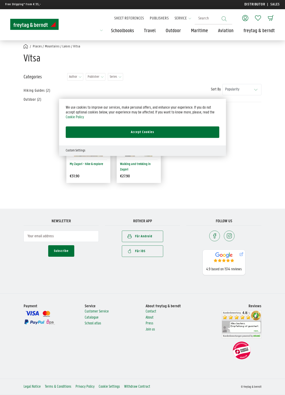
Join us (150, 329)
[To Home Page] (34, 24)
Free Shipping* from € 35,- (23, 4)
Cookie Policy (75, 117)
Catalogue (91, 318)
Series (113, 77)
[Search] (224, 18)
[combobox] (213, 18)
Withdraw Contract (137, 387)
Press (149, 323)
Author (73, 77)
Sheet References (129, 18)
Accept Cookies (142, 132)
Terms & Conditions (58, 387)
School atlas (93, 323)
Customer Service (97, 312)
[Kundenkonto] (245, 16)
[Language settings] (101, 31)
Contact (151, 312)
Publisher (93, 77)
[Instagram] (229, 236)
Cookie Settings (109, 387)
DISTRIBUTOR (255, 4)
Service (181, 18)
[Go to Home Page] (26, 47)
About (150, 318)
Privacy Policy (85, 387)
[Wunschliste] (258, 16)
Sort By (216, 89)
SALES (274, 4)
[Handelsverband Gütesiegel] (242, 350)
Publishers (159, 18)
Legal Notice (32, 387)
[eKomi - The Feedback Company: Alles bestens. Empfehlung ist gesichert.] (241, 324)
